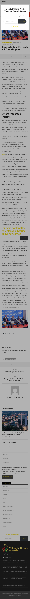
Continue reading (15, 26)
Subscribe (22, 21)
